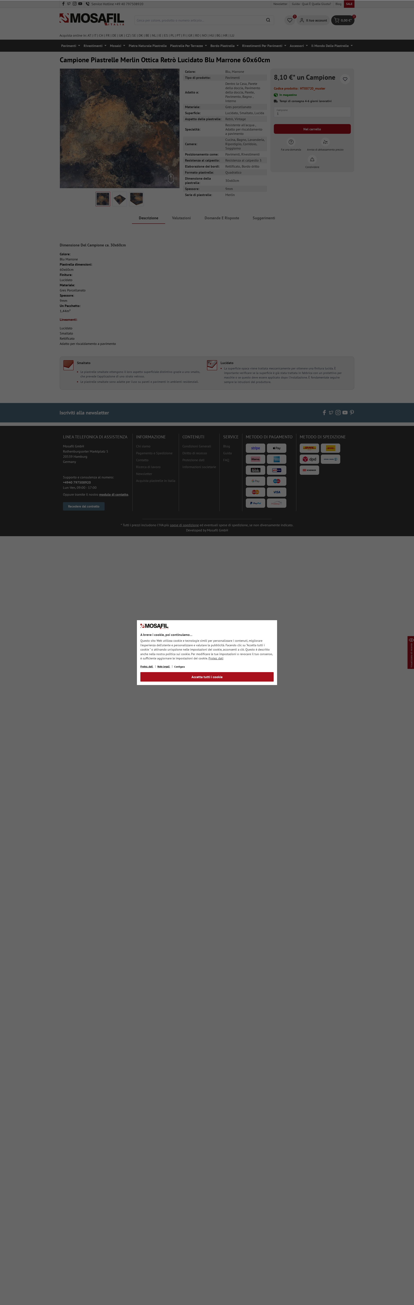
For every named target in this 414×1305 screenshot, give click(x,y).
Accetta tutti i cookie (207, 677)
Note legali (163, 666)
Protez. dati (216, 658)
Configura (179, 666)
